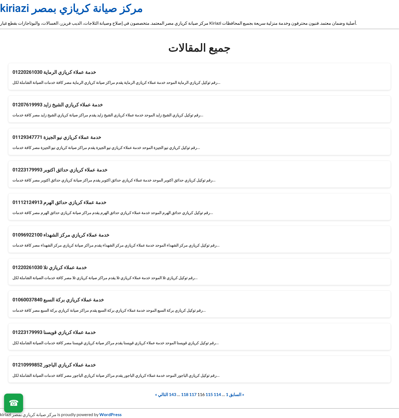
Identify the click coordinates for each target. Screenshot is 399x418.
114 (217, 394)
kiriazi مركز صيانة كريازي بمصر (71, 9)
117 (193, 394)
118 (184, 394)
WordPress (110, 414)
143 (172, 394)
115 (209, 394)
